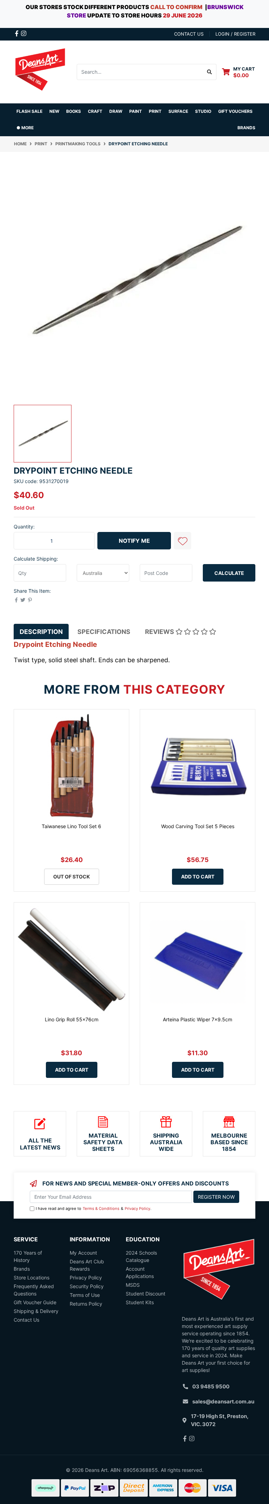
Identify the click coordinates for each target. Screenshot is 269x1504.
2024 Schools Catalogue (141, 1256)
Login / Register (235, 34)
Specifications (103, 631)
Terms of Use (85, 1295)
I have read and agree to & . (93, 1208)
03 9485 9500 (210, 1386)
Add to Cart (197, 876)
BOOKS (73, 111)
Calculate (229, 573)
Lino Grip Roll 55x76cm (71, 1019)
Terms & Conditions (101, 1208)
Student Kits (140, 1302)
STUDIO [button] (203, 111)
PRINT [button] (155, 111)
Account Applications (140, 1272)
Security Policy (87, 1286)
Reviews (160, 631)
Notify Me (134, 540)
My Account (83, 1253)
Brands (22, 1269)
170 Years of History (28, 1256)
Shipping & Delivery (36, 1311)
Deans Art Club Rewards (87, 1265)
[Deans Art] (40, 71)
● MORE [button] (25, 127)
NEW (54, 111)
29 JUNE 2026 (182, 15)
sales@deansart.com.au (223, 1401)
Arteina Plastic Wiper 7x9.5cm (197, 1019)
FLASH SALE (29, 111)
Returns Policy (86, 1304)
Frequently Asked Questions (34, 1290)
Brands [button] (246, 127)
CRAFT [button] (95, 111)
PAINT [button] (135, 111)
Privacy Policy (137, 1208)
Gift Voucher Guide (35, 1302)
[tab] (41, 632)
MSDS (133, 1285)
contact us (189, 34)
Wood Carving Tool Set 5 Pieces (197, 826)
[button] (182, 540)
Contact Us (26, 1320)
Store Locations (31, 1277)
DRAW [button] (115, 111)
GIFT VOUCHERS (235, 111)
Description (41, 631)
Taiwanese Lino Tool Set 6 (71, 826)
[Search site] (209, 72)
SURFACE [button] (178, 111)
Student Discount (145, 1294)
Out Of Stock (71, 876)
